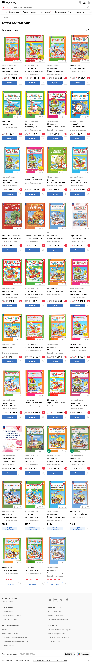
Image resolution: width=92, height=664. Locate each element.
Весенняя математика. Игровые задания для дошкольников (57, 181)
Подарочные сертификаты (58, 619)
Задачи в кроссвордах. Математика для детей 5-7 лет (9, 123)
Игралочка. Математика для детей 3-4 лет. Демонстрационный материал (56, 290)
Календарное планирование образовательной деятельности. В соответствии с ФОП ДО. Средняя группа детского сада (11, 460)
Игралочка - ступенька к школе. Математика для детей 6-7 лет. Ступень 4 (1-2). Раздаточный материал (34, 70)
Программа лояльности (11, 615)
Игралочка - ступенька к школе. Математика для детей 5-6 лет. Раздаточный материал (34, 178)
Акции (70, 12)
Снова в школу (45, 12)
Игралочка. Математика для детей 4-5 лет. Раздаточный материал (9, 404)
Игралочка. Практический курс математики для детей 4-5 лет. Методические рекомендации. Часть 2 (57, 571)
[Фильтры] (87, 29)
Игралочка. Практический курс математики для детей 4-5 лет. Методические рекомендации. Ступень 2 (56, 237)
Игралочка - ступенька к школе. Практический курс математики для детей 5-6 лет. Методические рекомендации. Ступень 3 (11, 181)
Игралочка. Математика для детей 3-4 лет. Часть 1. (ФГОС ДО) (57, 460)
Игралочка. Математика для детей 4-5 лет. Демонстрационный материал (56, 70)
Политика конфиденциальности (15, 641)
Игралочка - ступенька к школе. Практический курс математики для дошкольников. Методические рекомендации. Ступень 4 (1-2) (79, 181)
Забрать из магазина (9, 528)
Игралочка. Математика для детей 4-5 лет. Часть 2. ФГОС (79, 460)
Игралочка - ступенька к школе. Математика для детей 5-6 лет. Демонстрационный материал (79, 293)
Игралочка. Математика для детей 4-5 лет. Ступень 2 (32, 516)
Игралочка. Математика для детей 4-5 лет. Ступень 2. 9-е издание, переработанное (9, 516)
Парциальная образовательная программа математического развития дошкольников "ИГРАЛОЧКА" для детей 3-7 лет (78, 237)
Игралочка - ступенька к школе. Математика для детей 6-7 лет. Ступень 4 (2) (34, 293)
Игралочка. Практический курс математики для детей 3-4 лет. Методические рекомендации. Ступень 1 (56, 516)
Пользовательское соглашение (14, 637)
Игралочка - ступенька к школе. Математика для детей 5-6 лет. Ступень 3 (56, 125)
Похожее (10, 584)
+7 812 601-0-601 (10, 598)
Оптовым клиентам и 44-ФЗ (59, 637)
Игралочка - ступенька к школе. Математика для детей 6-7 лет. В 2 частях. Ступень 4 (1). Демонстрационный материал (34, 345)
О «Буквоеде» (7, 612)
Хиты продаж (60, 12)
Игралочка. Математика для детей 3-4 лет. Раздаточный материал (55, 348)
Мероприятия (80, 12)
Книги (4, 12)
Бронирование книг (55, 615)
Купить (10, 83)
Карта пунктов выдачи (11, 633)
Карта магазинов (54, 612)
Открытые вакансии (10, 619)
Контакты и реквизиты (57, 633)
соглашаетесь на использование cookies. (50, 660)
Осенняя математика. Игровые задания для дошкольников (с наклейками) (35, 237)
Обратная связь (54, 641)
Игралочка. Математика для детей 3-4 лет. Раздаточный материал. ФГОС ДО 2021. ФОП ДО (79, 67)
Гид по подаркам (29, 12)
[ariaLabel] (88, 660)
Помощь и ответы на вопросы (59, 630)
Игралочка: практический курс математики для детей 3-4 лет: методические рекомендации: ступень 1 (78, 513)
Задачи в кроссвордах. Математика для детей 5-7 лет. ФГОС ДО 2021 (34, 125)
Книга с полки (15, 12)
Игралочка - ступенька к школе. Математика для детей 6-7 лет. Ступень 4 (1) (11, 293)
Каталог (6, 7)
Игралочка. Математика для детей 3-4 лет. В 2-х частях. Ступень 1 (11, 348)
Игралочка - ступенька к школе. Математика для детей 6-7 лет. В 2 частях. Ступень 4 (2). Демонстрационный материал (57, 401)
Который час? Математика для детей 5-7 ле (77, 125)
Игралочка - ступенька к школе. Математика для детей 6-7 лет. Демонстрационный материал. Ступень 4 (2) (11, 70)
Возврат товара (8, 645)
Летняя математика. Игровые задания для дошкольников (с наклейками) (12, 237)
